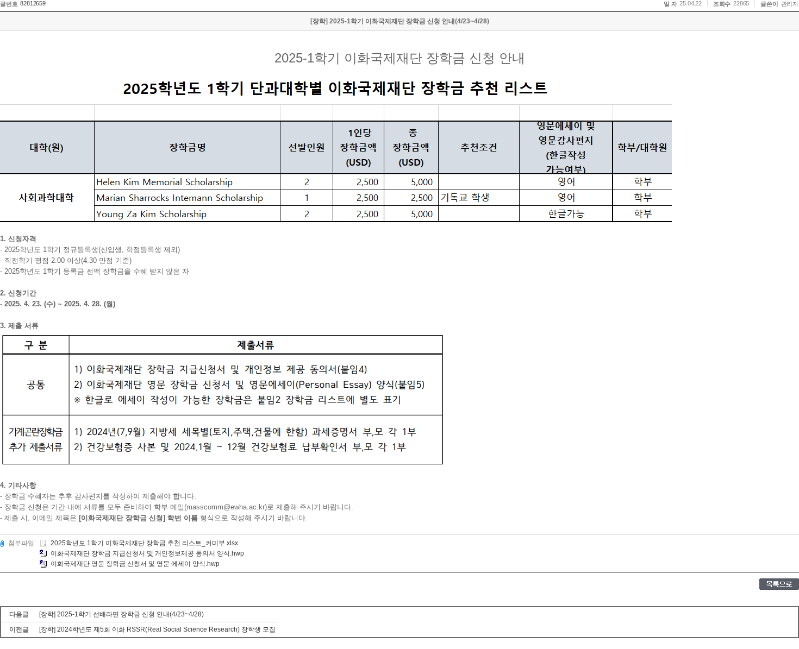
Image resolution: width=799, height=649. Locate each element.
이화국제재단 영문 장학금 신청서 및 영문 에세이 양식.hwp (135, 564)
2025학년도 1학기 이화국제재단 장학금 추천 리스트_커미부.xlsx (144, 543)
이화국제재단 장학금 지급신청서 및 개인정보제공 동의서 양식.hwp (147, 553)
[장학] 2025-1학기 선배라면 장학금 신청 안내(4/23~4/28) (121, 614)
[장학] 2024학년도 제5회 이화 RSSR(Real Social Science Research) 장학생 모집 (157, 629)
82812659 (32, 3)
